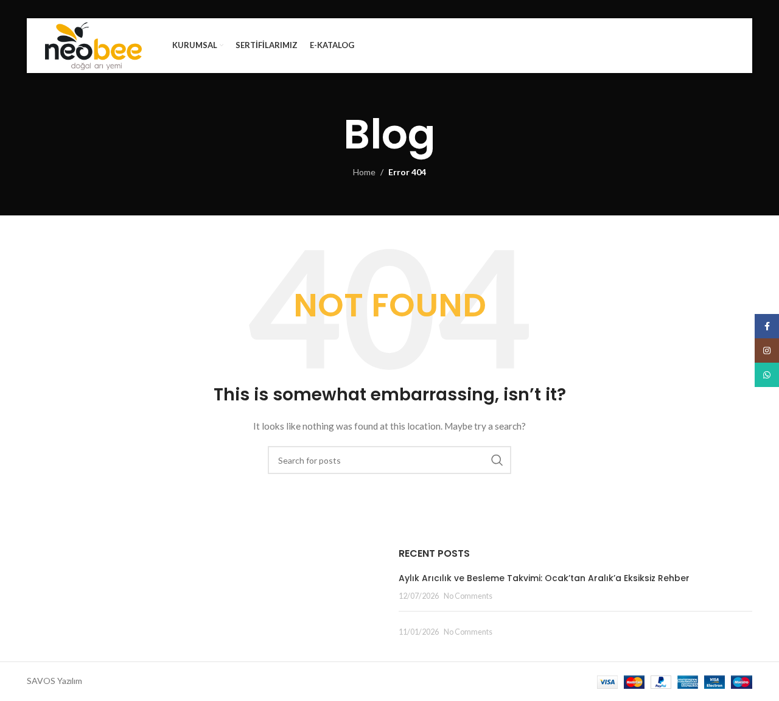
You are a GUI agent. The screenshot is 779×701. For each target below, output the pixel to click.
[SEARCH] (497, 460)
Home (364, 172)
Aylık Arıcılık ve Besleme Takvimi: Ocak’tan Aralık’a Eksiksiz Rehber (544, 578)
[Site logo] (93, 45)
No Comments (468, 596)
